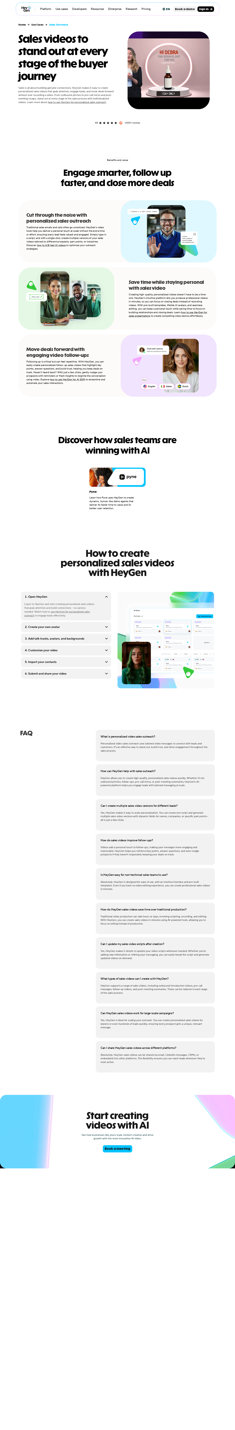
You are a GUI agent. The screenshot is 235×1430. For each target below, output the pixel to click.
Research (131, 9)
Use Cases (37, 24)
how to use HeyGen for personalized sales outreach (77, 102)
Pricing (145, 9)
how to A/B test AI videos (51, 245)
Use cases (61, 9)
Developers (79, 9)
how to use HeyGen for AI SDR (67, 379)
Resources (97, 9)
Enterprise (114, 9)
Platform (45, 9)
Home (22, 24)
